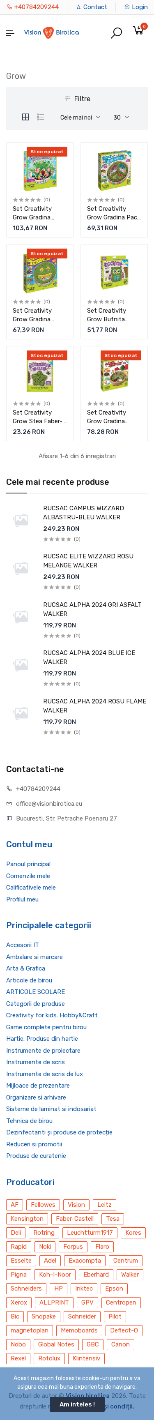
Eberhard (96, 1274)
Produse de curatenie (36, 1156)
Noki (45, 1246)
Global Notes (56, 1344)
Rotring (44, 1232)
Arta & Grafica (25, 968)
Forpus (73, 1246)
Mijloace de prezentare (38, 1085)
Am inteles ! (77, 1404)
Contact (94, 7)
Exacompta (85, 1260)
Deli (16, 1232)
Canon (120, 1344)
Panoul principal (28, 864)
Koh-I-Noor (55, 1274)
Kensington (27, 1218)
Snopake (44, 1316)
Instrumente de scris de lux (44, 1074)
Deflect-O (124, 1330)
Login (139, 7)
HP (58, 1288)
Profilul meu (22, 899)
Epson (114, 1288)
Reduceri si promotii (34, 1144)
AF (14, 1204)
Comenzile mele (28, 876)
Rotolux (49, 1358)
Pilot (115, 1316)
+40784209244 (36, 7)
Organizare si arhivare (36, 1097)
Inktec (84, 1288)
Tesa (113, 1218)
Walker (130, 1274)
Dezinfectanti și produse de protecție (59, 1132)
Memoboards (79, 1330)
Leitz (104, 1204)
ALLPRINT (54, 1302)
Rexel (18, 1358)
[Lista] (41, 117)
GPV (87, 1302)
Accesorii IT (22, 945)
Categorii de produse (35, 1003)
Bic (15, 1316)
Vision (76, 1204)
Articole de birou (29, 980)
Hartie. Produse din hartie (42, 1038)
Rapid (19, 1246)
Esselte (21, 1260)
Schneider (82, 1316)
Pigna (19, 1274)
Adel (50, 1260)
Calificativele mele (31, 887)
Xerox (19, 1302)
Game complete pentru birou (46, 1027)
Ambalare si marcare (34, 957)
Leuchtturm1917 (90, 1232)
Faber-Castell (75, 1218)
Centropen (121, 1302)
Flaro (102, 1246)
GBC (93, 1344)
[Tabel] (25, 117)
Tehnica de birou (29, 1121)
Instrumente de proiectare (43, 1050)
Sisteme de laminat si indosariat (51, 1109)
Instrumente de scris (35, 1062)
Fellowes (43, 1204)
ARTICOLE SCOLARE (35, 992)
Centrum (125, 1260)
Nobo (18, 1344)
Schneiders (26, 1288)
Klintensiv (86, 1358)
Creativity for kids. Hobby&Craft (52, 1015)
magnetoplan (29, 1330)
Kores (133, 1232)
